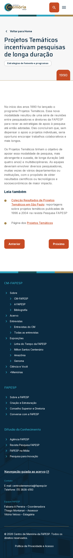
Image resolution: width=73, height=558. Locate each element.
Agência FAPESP (19, 439)
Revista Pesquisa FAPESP (25, 444)
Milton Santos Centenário (28, 349)
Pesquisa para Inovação (24, 456)
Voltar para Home (21, 31)
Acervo (14, 315)
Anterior (14, 244)
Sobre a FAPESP (19, 397)
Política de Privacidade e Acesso (34, 546)
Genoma (19, 360)
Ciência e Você (19, 366)
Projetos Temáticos (40, 223)
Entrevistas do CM (24, 326)
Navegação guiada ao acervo (25, 471)
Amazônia (20, 355)
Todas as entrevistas (26, 332)
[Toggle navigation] (64, 7)
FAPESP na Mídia (19, 450)
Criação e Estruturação (23, 402)
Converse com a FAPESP (24, 414)
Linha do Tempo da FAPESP (30, 343)
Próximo (58, 244)
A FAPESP (20, 304)
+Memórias (16, 372)
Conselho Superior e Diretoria (27, 408)
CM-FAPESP (21, 298)
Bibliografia (20, 309)
